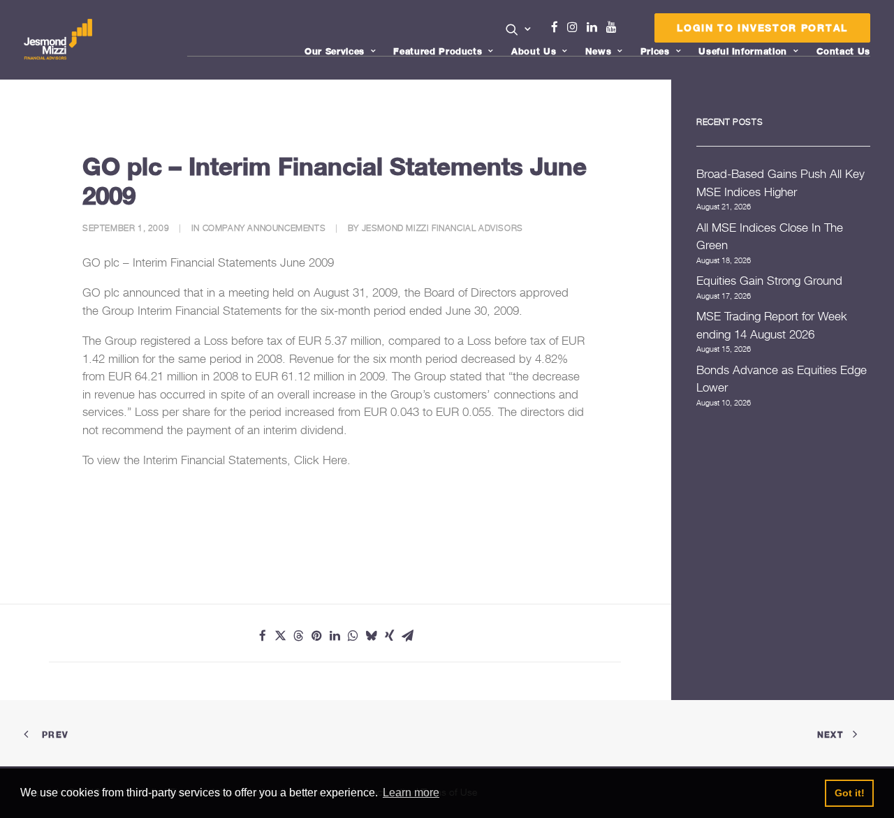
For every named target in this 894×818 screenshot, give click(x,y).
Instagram (575, 27)
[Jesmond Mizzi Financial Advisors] (58, 40)
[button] (519, 29)
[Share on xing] (389, 635)
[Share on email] (408, 635)
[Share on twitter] (280, 635)
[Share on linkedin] (335, 635)
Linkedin (595, 27)
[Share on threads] (299, 635)
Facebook (560, 27)
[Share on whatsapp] (353, 635)
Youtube (614, 27)
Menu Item (629, 30)
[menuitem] (519, 31)
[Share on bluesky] (371, 635)
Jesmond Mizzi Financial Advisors (442, 228)
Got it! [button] (850, 792)
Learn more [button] (411, 792)
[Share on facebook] (262, 635)
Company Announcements (264, 228)
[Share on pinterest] (317, 635)
